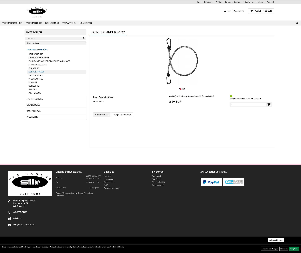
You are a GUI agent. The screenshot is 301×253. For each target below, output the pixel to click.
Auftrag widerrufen (276, 240)
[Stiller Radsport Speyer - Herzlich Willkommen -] (37, 12)
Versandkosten (158, 182)
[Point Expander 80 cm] (182, 61)
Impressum (108, 179)
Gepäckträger (37, 72)
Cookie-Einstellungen (270, 249)
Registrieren (239, 11)
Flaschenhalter (37, 65)
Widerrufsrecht (158, 185)
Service (237, 2)
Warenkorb (156, 176)
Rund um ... (249, 2)
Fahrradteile (34, 23)
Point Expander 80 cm (103, 97)
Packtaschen (36, 75)
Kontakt (107, 176)
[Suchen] (296, 22)
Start (198, 2)
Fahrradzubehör (12, 23)
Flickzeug (34, 68)
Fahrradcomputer (39, 58)
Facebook (270, 2)
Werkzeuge (35, 93)
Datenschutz (109, 182)
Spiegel (33, 89)
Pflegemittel (36, 79)
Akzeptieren (294, 249)
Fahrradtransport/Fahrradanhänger (49, 61)
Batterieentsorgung (112, 188)
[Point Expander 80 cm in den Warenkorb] (269, 104)
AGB (106, 185)
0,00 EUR (262, 11)
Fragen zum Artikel (122, 114)
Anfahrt (218, 2)
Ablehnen (283, 249)
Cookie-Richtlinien (117, 247)
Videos (260, 2)
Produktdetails (102, 114)
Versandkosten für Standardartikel (200, 96)
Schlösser (34, 86)
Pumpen (33, 82)
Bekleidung (52, 23)
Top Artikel (69, 23)
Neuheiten (86, 23)
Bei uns (228, 2)
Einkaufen (207, 2)
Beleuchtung (36, 54)
